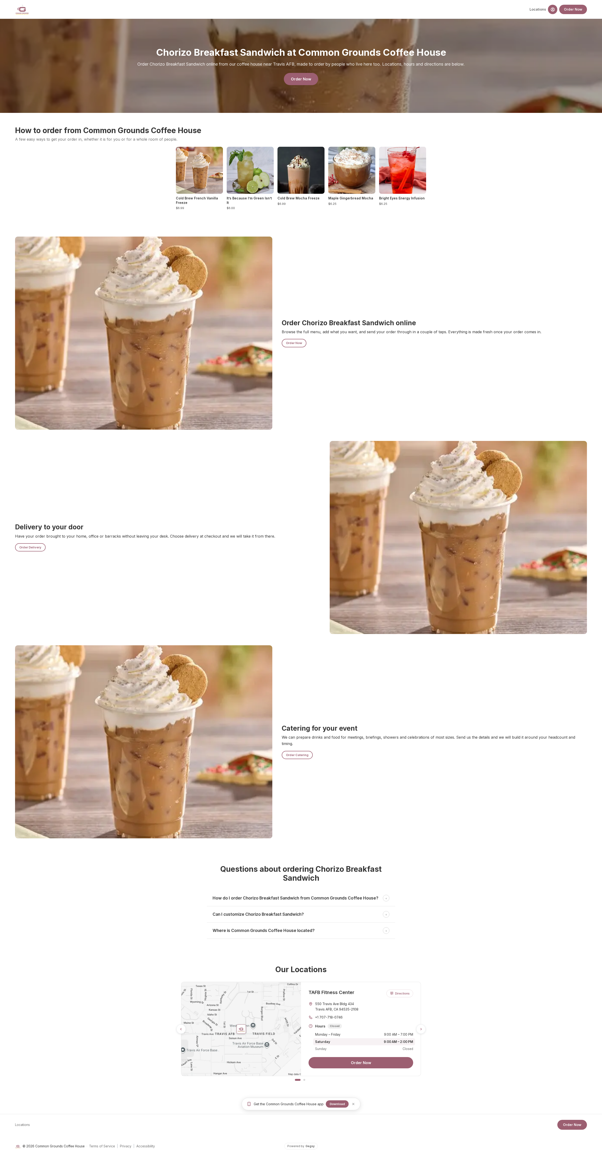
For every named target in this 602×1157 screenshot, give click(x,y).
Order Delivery (30, 547)
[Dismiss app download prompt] (353, 1104)
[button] (552, 9)
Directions (402, 993)
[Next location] (421, 1029)
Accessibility (145, 1146)
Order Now (573, 9)
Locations (538, 9)
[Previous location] (181, 1029)
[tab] (298, 1080)
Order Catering (297, 755)
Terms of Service (102, 1146)
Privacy (125, 1146)
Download (337, 1104)
